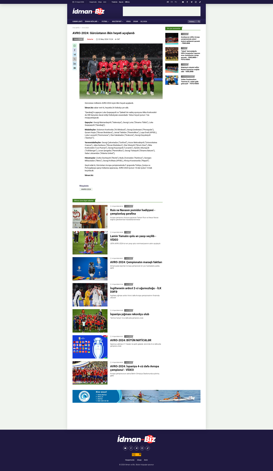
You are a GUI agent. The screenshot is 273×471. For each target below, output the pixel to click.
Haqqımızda (93, 2)
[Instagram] (195, 2)
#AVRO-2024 (86, 189)
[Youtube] (182, 2)
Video (128, 21)
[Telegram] (191, 2)
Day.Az (121, 2)
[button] (75, 46)
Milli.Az (127, 2)
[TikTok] (200, 2)
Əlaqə (100, 2)
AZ (168, 2)
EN (172, 2)
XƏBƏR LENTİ (77, 21)
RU (176, 2)
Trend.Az (114, 2)
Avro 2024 (78, 39)
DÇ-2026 (144, 21)
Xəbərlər (90, 39)
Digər (135, 21)
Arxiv (104, 2)
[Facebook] (187, 2)
